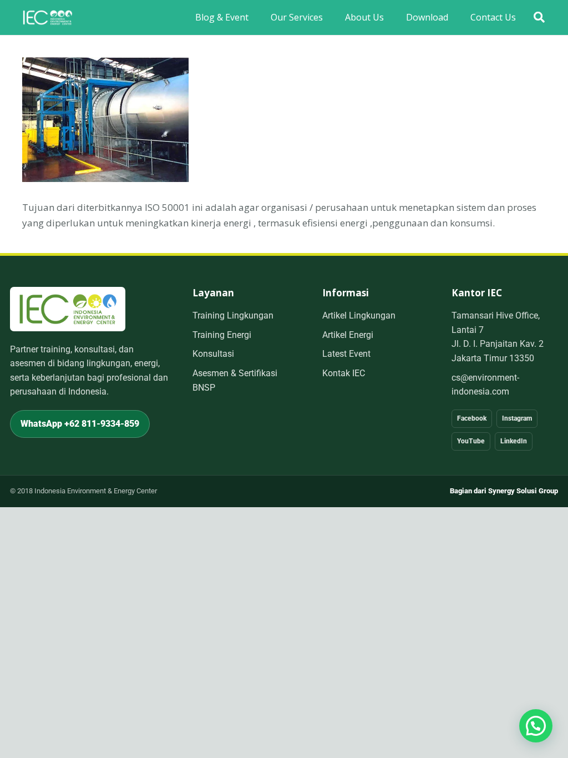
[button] (539, 17)
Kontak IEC (343, 373)
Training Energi (221, 335)
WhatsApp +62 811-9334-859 (80, 423)
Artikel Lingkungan (358, 315)
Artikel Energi (347, 335)
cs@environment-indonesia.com (485, 384)
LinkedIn (513, 441)
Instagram (517, 418)
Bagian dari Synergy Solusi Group (504, 491)
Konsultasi (213, 353)
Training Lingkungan (232, 315)
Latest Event (346, 353)
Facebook (471, 418)
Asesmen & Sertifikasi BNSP (234, 380)
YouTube (471, 441)
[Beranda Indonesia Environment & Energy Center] (67, 309)
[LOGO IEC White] (47, 17)
